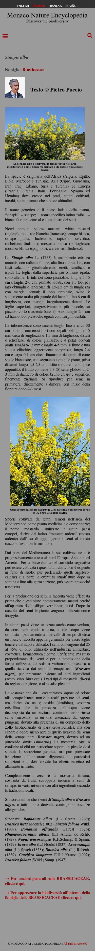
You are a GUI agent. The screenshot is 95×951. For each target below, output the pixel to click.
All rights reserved (75, 943)
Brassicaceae (33, 69)
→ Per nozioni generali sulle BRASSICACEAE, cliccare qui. (47, 880)
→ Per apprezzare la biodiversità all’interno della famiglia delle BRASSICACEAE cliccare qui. (47, 894)
